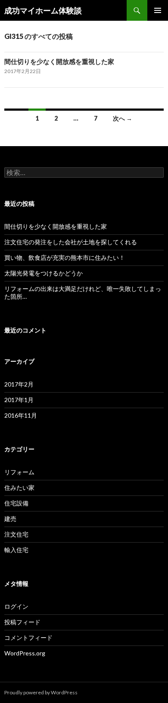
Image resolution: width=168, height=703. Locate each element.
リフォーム (19, 472)
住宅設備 (16, 503)
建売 (10, 518)
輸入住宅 (16, 549)
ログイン (16, 606)
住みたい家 (19, 487)
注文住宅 (16, 534)
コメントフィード (28, 637)
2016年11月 (20, 415)
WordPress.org (24, 653)
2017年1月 (19, 399)
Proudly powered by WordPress (41, 692)
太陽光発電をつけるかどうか (43, 273)
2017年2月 (19, 384)
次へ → (122, 118)
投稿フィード (22, 622)
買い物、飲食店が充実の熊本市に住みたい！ (64, 257)
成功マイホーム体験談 (43, 10)
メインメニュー (157, 10)
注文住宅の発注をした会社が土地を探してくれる (70, 242)
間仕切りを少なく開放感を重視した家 (59, 61)
